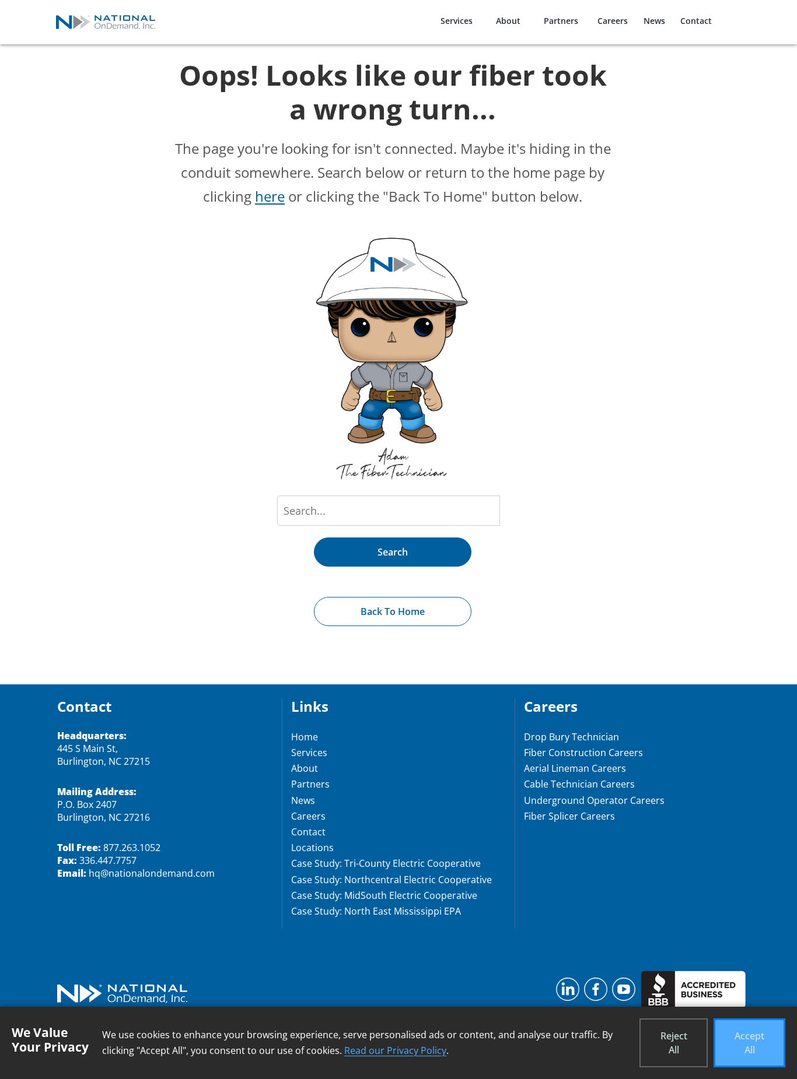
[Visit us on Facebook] (595, 992)
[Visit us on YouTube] (623, 992)
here (270, 196)
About (508, 20)
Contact (696, 20)
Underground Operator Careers (594, 800)
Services (457, 20)
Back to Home (393, 611)
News (654, 20)
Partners (561, 20)
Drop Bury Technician (571, 736)
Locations (312, 847)
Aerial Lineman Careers (575, 768)
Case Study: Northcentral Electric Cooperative (391, 879)
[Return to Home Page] (122, 995)
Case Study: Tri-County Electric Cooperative (386, 863)
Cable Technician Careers (579, 784)
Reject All (673, 1042)
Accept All (749, 1042)
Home (304, 736)
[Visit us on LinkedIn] (567, 992)
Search (392, 552)
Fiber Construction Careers (583, 752)
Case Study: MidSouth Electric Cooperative (384, 895)
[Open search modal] (738, 13)
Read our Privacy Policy (395, 1050)
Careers (612, 20)
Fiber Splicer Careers (569, 816)
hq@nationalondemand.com (152, 873)
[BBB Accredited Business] (693, 992)
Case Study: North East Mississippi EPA (376, 911)
